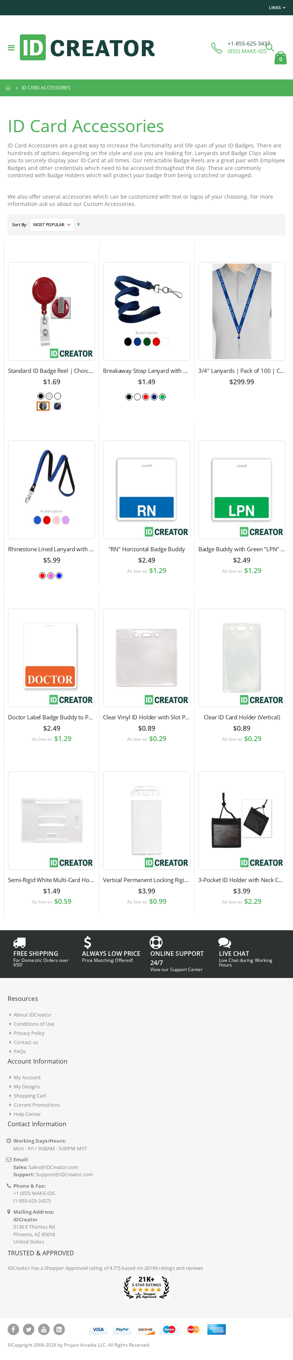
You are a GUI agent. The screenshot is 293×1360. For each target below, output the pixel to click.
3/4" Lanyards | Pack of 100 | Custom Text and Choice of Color (241, 370)
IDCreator (19, 1267)
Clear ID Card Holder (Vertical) (242, 717)
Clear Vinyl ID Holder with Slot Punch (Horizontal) (146, 717)
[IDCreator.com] (87, 47)
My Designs (27, 1086)
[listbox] (51, 395)
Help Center (27, 1114)
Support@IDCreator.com (64, 1174)
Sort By (19, 224)
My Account (27, 1077)
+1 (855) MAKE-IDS (34, 1193)
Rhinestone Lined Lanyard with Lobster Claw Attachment (51, 549)
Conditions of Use (34, 1023)
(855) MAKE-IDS (247, 51)
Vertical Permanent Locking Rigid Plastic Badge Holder (146, 880)
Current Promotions (37, 1104)
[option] (41, 396)
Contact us (26, 1042)
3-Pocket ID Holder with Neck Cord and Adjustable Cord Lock (241, 880)
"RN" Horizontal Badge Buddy (147, 549)
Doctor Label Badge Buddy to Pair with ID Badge (51, 717)
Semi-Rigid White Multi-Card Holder (51, 880)
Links (275, 7)
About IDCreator (33, 1014)
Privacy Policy (29, 1033)
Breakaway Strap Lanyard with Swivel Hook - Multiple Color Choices (146, 370)
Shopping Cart (30, 1095)
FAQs (20, 1051)
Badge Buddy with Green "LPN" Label (241, 549)
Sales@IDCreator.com (53, 1167)
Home (8, 87)
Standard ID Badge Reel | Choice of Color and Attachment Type (51, 370)
